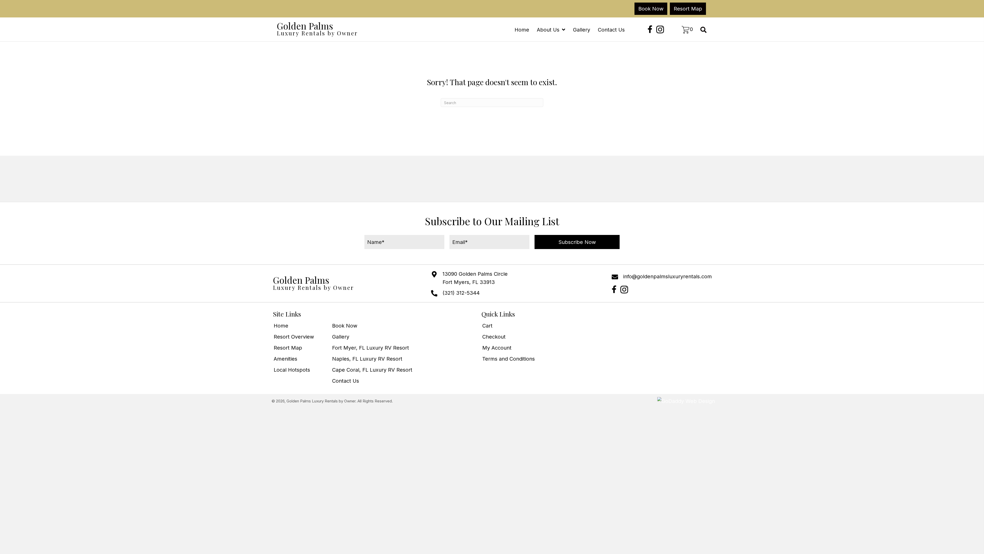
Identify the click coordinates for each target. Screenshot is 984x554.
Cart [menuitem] (487, 326)
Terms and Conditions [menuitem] (508, 359)
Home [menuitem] (281, 326)
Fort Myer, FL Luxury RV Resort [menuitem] (370, 348)
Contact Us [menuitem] (345, 381)
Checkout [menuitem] (494, 337)
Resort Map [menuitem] (288, 348)
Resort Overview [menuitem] (294, 337)
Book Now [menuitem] (344, 326)
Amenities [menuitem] (285, 359)
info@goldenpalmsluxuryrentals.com (667, 276)
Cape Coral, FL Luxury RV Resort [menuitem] (372, 370)
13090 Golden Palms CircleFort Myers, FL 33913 (475, 278)
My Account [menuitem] (496, 348)
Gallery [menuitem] (340, 337)
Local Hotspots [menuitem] (292, 370)
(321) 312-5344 (461, 293)
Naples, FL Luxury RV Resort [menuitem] (367, 359)
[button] (650, 29)
